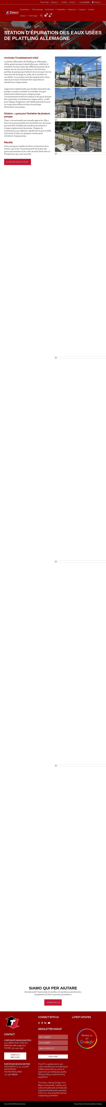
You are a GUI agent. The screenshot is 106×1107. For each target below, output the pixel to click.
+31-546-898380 (84, 2)
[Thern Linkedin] (45, 1023)
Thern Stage (44, 2)
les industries (49, 9)
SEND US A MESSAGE (15, 1055)
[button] (40, 16)
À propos (54, 2)
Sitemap (99, 1104)
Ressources (72, 9)
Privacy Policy (78, 1104)
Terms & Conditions (90, 1104)
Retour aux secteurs (18, 162)
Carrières (64, 2)
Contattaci (52, 1002)
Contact (72, 2)
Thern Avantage (37, 9)
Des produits (24, 9)
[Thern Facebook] (42, 1023)
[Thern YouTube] (49, 1023)
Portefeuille (61, 9)
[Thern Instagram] (39, 1023)
